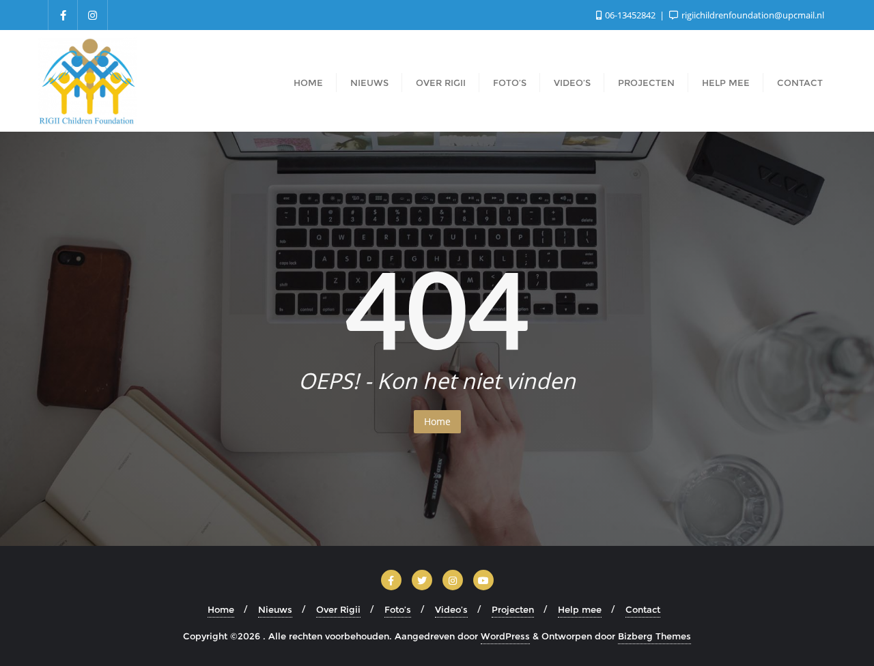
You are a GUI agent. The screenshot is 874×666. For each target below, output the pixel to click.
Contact (642, 609)
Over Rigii (338, 609)
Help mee (580, 609)
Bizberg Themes (654, 636)
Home (437, 421)
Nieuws (275, 609)
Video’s (451, 609)
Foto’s (397, 609)
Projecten (513, 609)
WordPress (505, 636)
